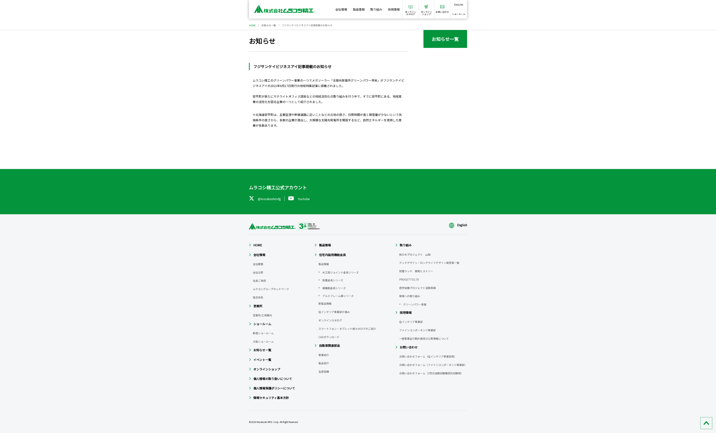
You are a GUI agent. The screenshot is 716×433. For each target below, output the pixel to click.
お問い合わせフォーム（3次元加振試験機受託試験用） (431, 373)
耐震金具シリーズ (332, 280)
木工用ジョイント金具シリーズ (340, 272)
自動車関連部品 (329, 345)
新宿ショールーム (263, 333)
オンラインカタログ (330, 320)
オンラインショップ (266, 369)
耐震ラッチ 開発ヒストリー (416, 271)
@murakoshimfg (269, 199)
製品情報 (359, 9)
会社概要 (258, 264)
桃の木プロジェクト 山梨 (415, 254)
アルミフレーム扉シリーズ (338, 296)
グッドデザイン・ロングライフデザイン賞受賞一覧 (429, 263)
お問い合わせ (409, 347)
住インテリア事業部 (411, 322)
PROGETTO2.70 (409, 279)
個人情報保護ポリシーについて (274, 388)
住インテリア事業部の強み (334, 312)
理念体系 (258, 297)
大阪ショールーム (263, 341)
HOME (252, 25)
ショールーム (458, 13)
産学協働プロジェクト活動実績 (417, 288)
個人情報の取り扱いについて (272, 378)
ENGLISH (458, 4)
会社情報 (341, 9)
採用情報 (394, 9)
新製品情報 (325, 303)
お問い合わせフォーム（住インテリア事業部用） (428, 356)
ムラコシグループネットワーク (271, 289)
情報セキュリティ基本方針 (271, 397)
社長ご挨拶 (259, 280)
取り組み (376, 9)
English (462, 225)
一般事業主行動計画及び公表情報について (424, 338)
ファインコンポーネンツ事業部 (417, 330)
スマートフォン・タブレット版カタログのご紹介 (347, 329)
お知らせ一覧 (268, 25)
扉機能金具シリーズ (334, 288)
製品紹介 (323, 363)
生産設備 (323, 371)
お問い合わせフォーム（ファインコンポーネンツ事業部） (433, 365)
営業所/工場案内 (262, 315)
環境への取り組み (409, 296)
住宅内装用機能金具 (332, 254)
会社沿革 (258, 272)
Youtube (304, 199)
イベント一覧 (262, 359)
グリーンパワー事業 (414, 304)
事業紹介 (323, 355)
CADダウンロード (328, 337)
